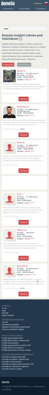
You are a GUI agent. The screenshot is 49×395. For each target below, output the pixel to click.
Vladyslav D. (23, 106)
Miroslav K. (22, 265)
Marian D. (22, 230)
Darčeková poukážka (10, 324)
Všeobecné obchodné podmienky (16, 327)
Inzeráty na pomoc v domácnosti (15, 359)
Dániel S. (21, 70)
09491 (30, 203)
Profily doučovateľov (10, 343)
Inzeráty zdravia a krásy (12, 369)
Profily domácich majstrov (12, 347)
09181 (30, 115)
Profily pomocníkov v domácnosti (15, 340)
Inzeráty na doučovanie (11, 361)
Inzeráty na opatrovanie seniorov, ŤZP (17, 364)
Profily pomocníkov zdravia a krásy (16, 350)
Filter (6, 29)
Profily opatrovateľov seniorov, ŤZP (16, 345)
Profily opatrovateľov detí (12, 338)
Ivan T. (20, 194)
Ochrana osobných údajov (13, 329)
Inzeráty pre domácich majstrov (15, 366)
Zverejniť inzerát (24, 64)
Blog (4, 310)
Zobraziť (23, 99)
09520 (30, 239)
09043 (30, 151)
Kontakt (5, 313)
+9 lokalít (29, 147)
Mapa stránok (7, 315)
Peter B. (21, 142)
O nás (4, 308)
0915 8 (30, 274)
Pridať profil (8, 64)
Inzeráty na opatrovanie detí (14, 357)
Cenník (5, 322)
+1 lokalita (29, 75)
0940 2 (30, 79)
